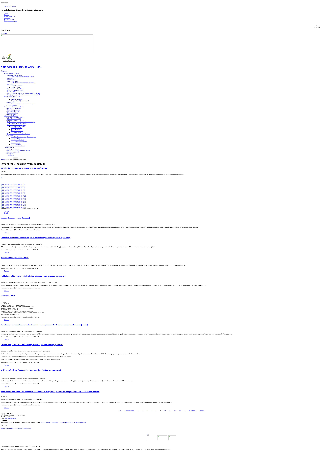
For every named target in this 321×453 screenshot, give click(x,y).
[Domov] (9, 62)
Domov (6, 13)
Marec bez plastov (15, 87)
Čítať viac (6, 211)
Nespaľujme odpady (12, 113)
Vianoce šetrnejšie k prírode (18, 126)
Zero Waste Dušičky (16, 132)
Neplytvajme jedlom (12, 81)
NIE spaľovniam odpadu (13, 111)
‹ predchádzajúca (129, 410)
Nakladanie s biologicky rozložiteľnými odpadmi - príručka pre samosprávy (33, 276)
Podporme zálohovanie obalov (15, 90)
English (6, 213)
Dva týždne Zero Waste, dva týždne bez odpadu (23, 137)
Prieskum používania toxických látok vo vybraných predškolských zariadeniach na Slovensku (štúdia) (44, 325)
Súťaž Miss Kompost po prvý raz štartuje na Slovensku (24, 168)
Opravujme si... (11, 78)
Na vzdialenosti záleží (13, 152)
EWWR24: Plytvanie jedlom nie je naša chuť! (23, 82)
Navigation (4, 71)
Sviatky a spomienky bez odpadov (16, 125)
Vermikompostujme (12, 105)
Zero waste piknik (15, 143)
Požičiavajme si (11, 79)
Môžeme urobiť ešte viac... (11, 116)
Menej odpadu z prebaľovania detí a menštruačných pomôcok (23, 94)
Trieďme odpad (11, 98)
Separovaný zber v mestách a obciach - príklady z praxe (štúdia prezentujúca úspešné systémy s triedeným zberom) (50, 391)
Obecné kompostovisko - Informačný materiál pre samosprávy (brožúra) (32, 345)
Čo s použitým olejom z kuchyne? (20, 101)
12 (175, 410)
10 (165, 410)
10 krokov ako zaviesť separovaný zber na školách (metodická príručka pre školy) (36, 238)
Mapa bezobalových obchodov (15, 88)
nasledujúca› (192, 410)
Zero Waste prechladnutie (17, 140)
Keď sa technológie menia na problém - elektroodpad (21, 122)
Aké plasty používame (16, 85)
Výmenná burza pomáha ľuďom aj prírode (18, 134)
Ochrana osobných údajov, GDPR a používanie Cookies (16, 428)
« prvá (119, 410)
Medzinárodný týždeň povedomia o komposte (23, 104)
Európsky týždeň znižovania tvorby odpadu (22, 76)
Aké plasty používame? (17, 99)
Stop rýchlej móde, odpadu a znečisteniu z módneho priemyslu (23, 93)
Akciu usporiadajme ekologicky (15, 117)
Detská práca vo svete (13, 149)
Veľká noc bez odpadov (17, 131)
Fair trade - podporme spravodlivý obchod (18, 150)
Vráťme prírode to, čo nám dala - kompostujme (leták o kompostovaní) (31, 370)
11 (170, 410)
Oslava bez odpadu (16, 129)
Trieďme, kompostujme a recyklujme (13, 96)
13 (180, 410)
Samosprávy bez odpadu (10, 21)
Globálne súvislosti (9, 147)
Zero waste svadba (16, 144)
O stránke (6, 15)
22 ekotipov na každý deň (14, 119)
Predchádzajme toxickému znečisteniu (14, 107)
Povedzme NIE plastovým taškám (16, 91)
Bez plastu (10, 84)
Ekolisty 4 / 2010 (8, 296)
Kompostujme (11, 102)
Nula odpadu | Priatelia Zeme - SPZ (21, 66)
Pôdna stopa (10, 153)
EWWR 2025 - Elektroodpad (18, 123)
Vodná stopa (10, 155)
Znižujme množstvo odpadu (11, 73)
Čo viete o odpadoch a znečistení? (16, 146)
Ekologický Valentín (16, 138)
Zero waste (10, 135)
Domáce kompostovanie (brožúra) (15, 218)
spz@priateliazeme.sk (10, 418)
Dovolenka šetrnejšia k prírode (15, 120)
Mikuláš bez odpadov (16, 128)
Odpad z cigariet (11, 114)
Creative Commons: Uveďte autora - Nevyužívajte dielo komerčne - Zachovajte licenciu (63, 422)
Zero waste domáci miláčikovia (19, 141)
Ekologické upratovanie (13, 110)
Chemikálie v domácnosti (14, 108)
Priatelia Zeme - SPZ (9, 16)
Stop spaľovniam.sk (9, 19)
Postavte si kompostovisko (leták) (15, 257)
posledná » (202, 410)
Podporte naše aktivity (10, 6)
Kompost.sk (7, 18)
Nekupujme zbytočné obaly (14, 75)
